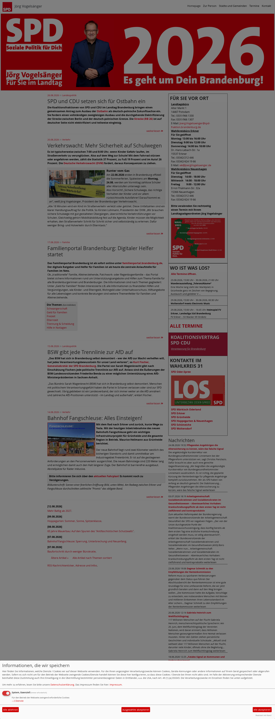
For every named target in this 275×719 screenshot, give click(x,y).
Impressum (116, 684)
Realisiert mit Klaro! (263, 715)
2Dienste (18, 700)
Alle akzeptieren (262, 709)
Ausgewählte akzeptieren (135, 709)
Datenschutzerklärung (62, 684)
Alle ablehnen (10, 709)
